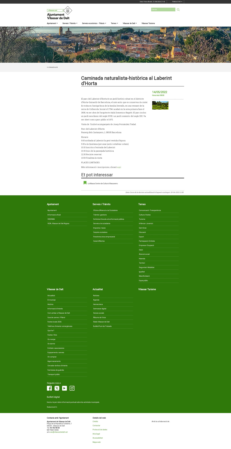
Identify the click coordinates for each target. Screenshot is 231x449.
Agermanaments (54, 361)
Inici (48, 67)
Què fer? (51, 331)
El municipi (52, 300)
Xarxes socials (98, 313)
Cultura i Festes (145, 215)
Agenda (96, 300)
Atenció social (144, 254)
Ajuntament (51, 23)
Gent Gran (143, 228)
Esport (141, 237)
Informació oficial (54, 215)
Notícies (96, 296)
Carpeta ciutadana (100, 232)
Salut (141, 250)
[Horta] (160, 105)
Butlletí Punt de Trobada (102, 326)
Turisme (142, 219)
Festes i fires (52, 335)
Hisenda (142, 259)
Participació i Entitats (147, 241)
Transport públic (54, 374)
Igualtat (142, 272)
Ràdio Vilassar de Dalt (101, 322)
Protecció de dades (100, 430)
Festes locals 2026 (54, 322)
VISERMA (51, 219)
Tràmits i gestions (100, 215)
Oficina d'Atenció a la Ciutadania (105, 210)
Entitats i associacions (56, 348)
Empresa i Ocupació (146, 245)
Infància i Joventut (146, 223)
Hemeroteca (98, 304)
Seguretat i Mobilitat (146, 267)
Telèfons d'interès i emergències (60, 326)
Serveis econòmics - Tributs (93, 23)
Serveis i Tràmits (69, 23)
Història (50, 304)
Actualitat (51, 296)
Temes (113, 23)
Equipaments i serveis (56, 352)
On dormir (51, 344)
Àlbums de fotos (99, 317)
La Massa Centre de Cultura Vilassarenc (103, 183)
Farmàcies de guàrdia (56, 370)
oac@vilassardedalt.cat (59, 432)
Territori (142, 263)
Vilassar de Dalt (129, 23)
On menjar (51, 339)
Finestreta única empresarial (104, 237)
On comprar (52, 357)
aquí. (119, 167)
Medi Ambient (144, 276)
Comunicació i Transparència (150, 210)
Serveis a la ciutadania (101, 223)
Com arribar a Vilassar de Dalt (59, 313)
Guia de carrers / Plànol (56, 317)
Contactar (96, 425)
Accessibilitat (98, 438)
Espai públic (143, 280)
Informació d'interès (55, 309)
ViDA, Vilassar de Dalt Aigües (58, 223)
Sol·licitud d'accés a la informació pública (108, 219)
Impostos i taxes (99, 228)
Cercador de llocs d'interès (57, 366)
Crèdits (95, 421)
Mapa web (97, 442)
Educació (142, 232)
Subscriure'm (52, 407)
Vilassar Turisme (148, 23)
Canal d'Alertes (99, 241)
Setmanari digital (99, 309)
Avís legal (96, 434)
